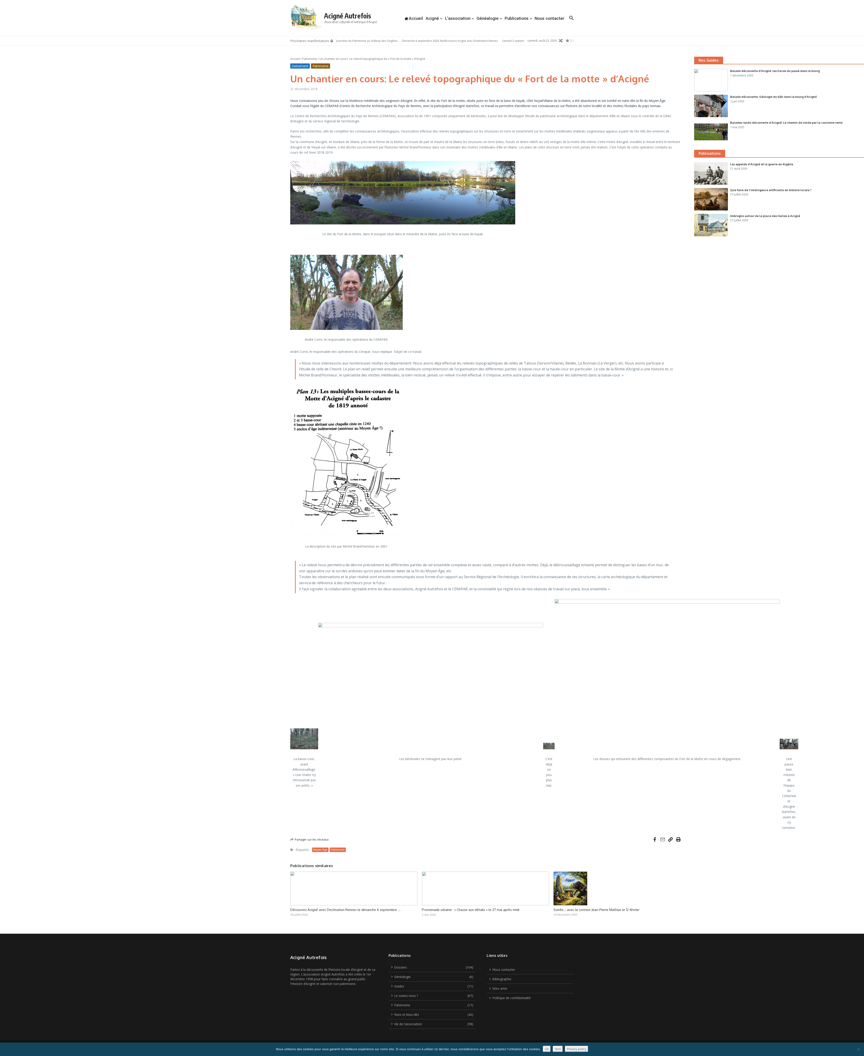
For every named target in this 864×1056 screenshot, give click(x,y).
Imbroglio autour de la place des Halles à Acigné (765, 216)
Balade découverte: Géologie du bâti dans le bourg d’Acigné (773, 96)
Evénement (300, 66)
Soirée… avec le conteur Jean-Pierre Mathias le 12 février (596, 910)
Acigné (432, 18)
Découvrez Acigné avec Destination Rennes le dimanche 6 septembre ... (345, 910)
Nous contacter (549, 18)
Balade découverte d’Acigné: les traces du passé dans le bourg (775, 71)
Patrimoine (309, 59)
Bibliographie (501, 979)
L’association (457, 18)
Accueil (295, 59)
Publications (517, 18)
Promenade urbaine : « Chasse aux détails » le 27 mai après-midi (470, 910)
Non (558, 1049)
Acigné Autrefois (347, 15)
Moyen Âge (320, 850)
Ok (547, 1049)
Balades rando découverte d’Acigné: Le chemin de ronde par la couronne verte (786, 122)
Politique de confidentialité (511, 998)
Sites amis (499, 988)
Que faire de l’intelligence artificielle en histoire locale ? (771, 190)
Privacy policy (576, 1049)
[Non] (858, 1049)
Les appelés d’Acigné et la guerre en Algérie (761, 164)
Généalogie (488, 18)
